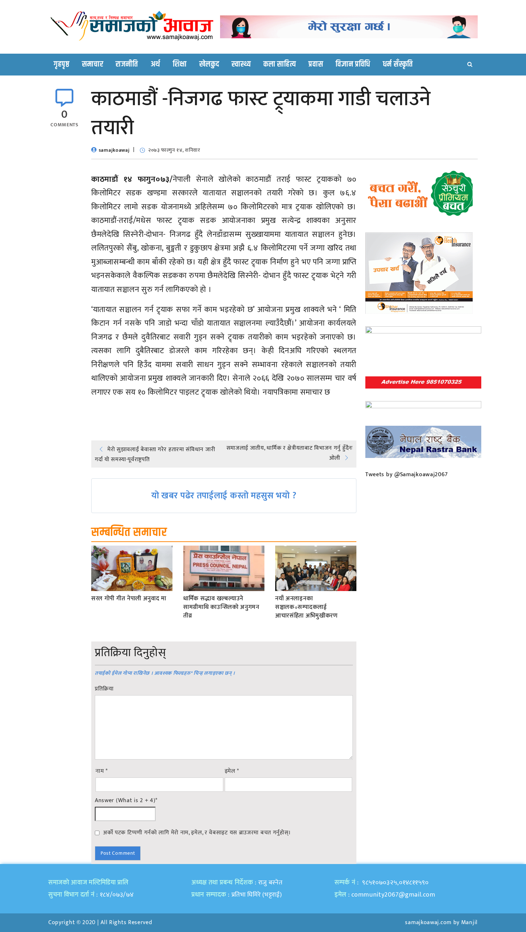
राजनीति (127, 64)
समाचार (92, 64)
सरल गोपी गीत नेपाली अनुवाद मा (128, 599)
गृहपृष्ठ (61, 64)
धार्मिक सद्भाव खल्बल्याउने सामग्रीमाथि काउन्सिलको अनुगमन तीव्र (221, 607)
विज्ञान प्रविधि (353, 64)
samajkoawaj (114, 150)
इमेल (232, 771)
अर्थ (155, 64)
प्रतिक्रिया (104, 689)
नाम (102, 771)
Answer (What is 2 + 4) (126, 800)
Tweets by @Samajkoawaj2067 (406, 474)
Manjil (469, 922)
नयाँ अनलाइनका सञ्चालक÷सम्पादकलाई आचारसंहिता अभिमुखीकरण (306, 607)
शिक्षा (180, 64)
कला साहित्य (279, 64)
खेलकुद (209, 64)
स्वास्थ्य (241, 64)
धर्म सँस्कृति (398, 64)
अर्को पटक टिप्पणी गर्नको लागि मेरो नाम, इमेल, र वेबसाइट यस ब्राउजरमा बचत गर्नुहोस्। (197, 832)
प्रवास (315, 64)
